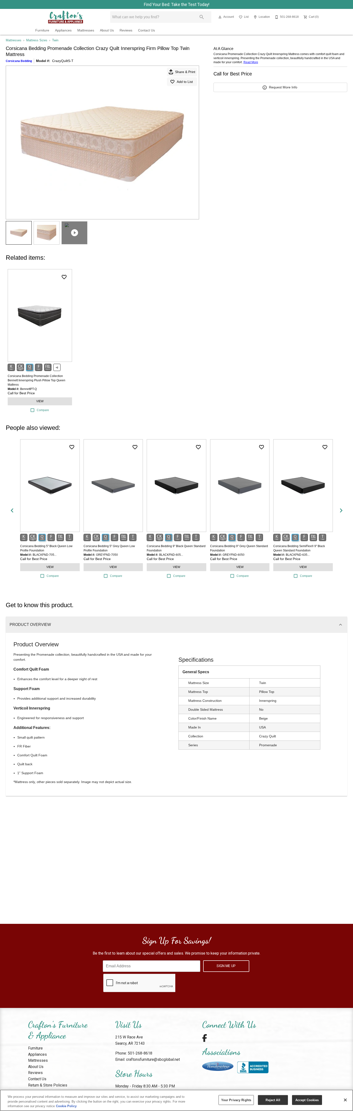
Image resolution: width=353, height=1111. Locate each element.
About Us (107, 30)
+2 (57, 367)
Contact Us (146, 30)
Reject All (273, 1100)
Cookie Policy (66, 1106)
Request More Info (283, 87)
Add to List (185, 82)
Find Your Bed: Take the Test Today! (176, 4)
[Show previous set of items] (12, 510)
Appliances (63, 30)
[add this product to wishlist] (64, 277)
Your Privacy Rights (236, 1100)
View (39, 401)
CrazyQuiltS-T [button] (62, 61)
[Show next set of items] (341, 510)
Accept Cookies (307, 1100)
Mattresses (85, 30)
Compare (43, 410)
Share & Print (185, 72)
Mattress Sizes (36, 40)
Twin (55, 40)
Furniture (42, 30)
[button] (220, 17)
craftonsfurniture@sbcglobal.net (153, 1059)
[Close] (345, 1100)
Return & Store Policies (47, 1085)
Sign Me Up (226, 966)
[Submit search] (201, 17)
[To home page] (65, 17)
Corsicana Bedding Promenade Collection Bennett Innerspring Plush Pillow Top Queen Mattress (36, 380)
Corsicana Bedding (19, 61)
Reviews (126, 30)
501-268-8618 (140, 1053)
